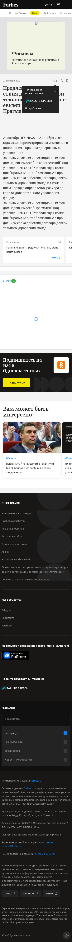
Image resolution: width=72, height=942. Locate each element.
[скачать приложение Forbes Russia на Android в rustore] (15, 655)
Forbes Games (23, 13)
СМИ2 (8, 893)
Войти (48, 4)
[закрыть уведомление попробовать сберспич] (55, 91)
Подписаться (16, 383)
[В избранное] (67, 81)
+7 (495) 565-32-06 (45, 854)
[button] (67, 5)
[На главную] (10, 5)
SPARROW (28, 893)
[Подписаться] (65, 718)
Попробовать (33, 108)
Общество (11, 458)
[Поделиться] (61, 81)
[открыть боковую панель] (58, 5)
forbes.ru (36, 780)
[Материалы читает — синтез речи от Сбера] (55, 81)
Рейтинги (49, 13)
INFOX (49, 893)
